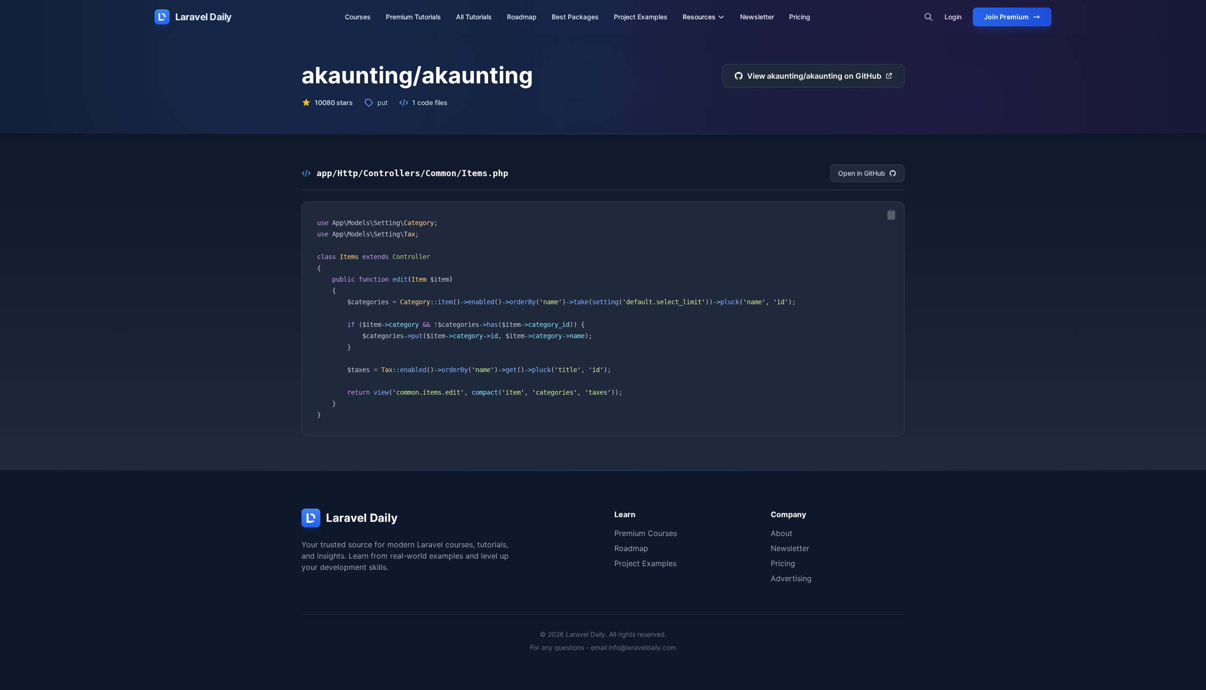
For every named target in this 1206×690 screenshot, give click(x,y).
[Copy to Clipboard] (891, 214)
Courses (358, 17)
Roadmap (522, 17)
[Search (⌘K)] (928, 17)
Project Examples (641, 17)
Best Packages (575, 17)
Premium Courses (645, 533)
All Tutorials (474, 17)
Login (953, 17)
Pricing (799, 17)
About (781, 533)
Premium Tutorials (413, 17)
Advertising (791, 578)
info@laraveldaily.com (642, 647)
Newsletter (757, 17)
